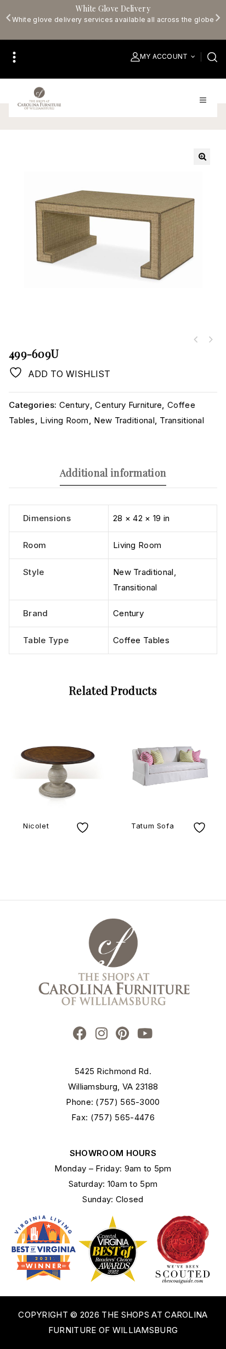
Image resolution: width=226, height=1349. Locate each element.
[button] (202, 156)
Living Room (64, 420)
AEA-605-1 (210, 340)
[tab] (113, 473)
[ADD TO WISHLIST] (84, 827)
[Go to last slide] (8, 17)
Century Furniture (128, 405)
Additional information (113, 472)
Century (74, 405)
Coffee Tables (141, 640)
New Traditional (124, 420)
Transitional (182, 420)
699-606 (196, 340)
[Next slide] (217, 17)
